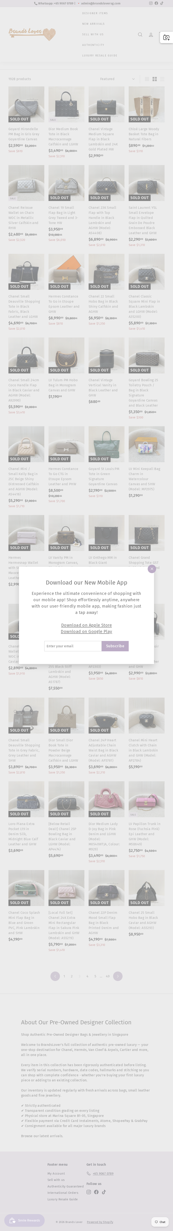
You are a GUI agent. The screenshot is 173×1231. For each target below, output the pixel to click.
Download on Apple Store (86, 625)
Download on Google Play (86, 631)
